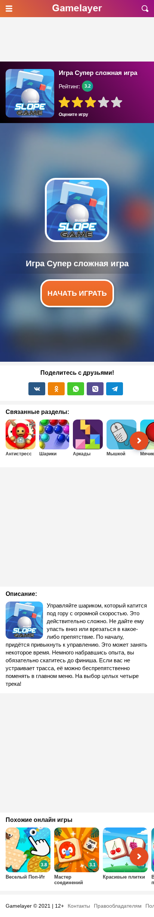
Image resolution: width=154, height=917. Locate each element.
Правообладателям (118, 906)
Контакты (79, 906)
